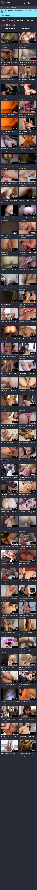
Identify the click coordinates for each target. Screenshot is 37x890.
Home (3, 20)
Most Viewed (30, 20)
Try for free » (6, 15)
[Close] (35, 10)
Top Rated (11, 20)
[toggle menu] (23, 3)
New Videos (20, 20)
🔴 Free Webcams (5, 7)
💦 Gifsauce (14, 7)
